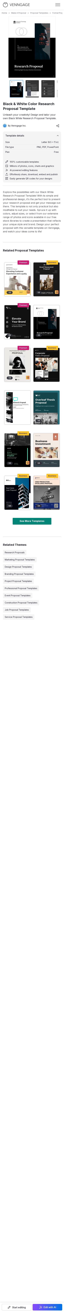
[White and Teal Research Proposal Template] (17, 407)
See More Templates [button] (32, 521)
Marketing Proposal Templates (20, 559)
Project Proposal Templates (18, 581)
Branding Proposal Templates (19, 574)
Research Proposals (15, 552)
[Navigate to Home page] (16, 4)
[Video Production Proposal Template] (17, 322)
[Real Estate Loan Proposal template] (17, 493)
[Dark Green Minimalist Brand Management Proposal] (17, 450)
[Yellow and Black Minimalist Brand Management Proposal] (17, 279)
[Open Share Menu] (57, 125)
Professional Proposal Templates (21, 588)
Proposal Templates (39, 13)
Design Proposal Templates (18, 567)
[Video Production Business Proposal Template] (46, 493)
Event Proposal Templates (18, 595)
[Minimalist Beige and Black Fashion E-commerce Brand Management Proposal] (46, 279)
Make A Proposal (18, 13)
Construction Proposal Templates (21, 602)
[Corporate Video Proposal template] (46, 365)
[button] (16, 1307)
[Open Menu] (57, 4)
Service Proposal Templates (19, 617)
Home (4, 13)
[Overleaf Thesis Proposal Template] (46, 407)
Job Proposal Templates (17, 610)
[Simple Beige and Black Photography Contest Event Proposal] (17, 365)
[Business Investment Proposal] (46, 450)
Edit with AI (50, 1307)
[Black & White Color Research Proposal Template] (46, 322)
